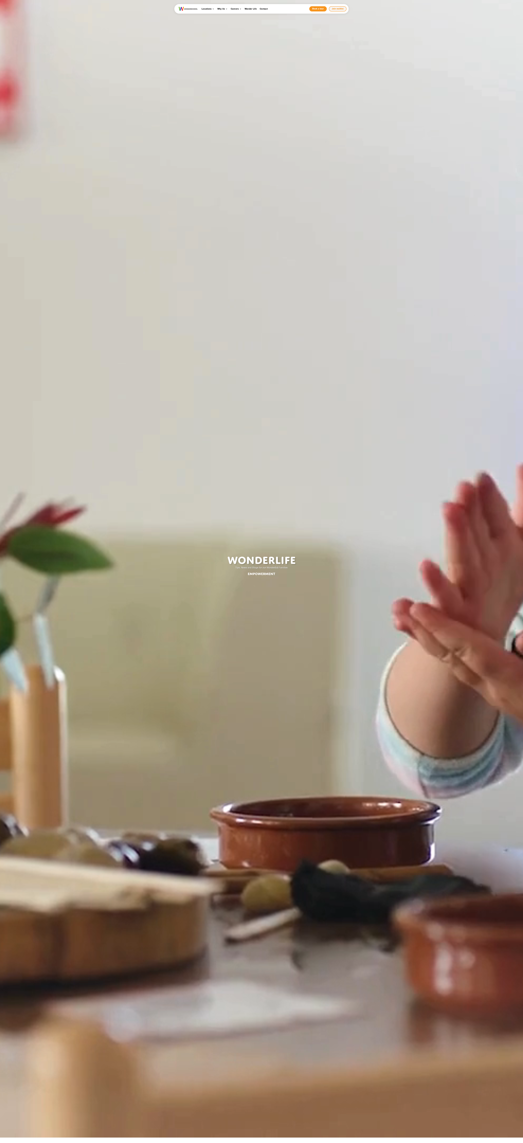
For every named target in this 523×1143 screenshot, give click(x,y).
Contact (264, 8)
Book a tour (318, 8)
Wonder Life (251, 8)
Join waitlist (337, 8)
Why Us (221, 8)
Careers (235, 8)
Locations (207, 8)
